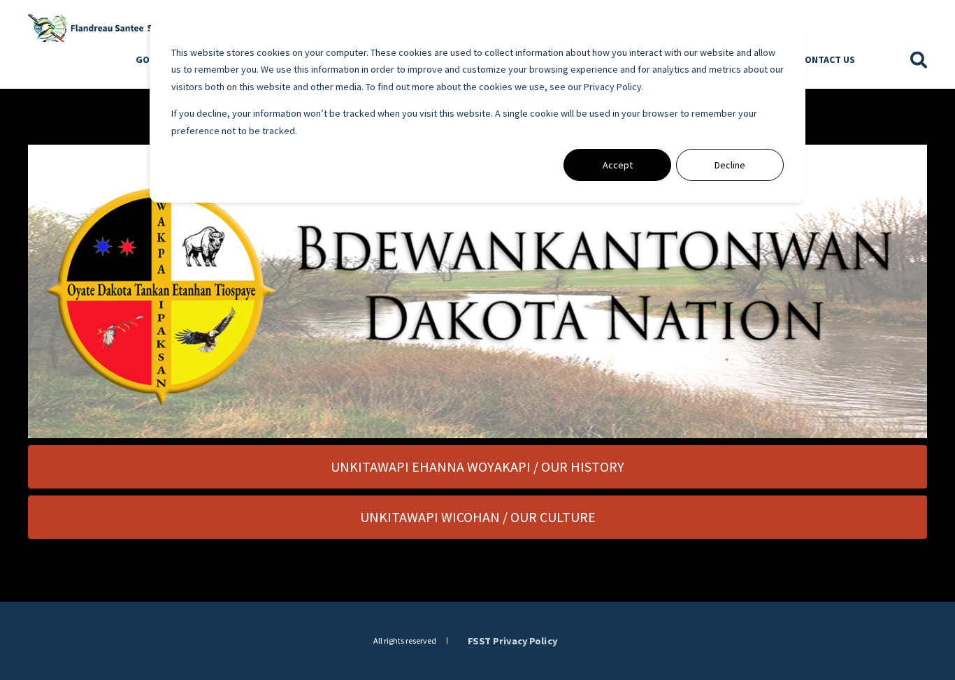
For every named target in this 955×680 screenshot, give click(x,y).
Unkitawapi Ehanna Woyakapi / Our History (477, 466)
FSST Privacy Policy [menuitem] (512, 640)
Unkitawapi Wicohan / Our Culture (478, 517)
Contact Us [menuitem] (827, 59)
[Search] (919, 58)
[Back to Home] (112, 26)
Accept (618, 165)
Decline (730, 165)
